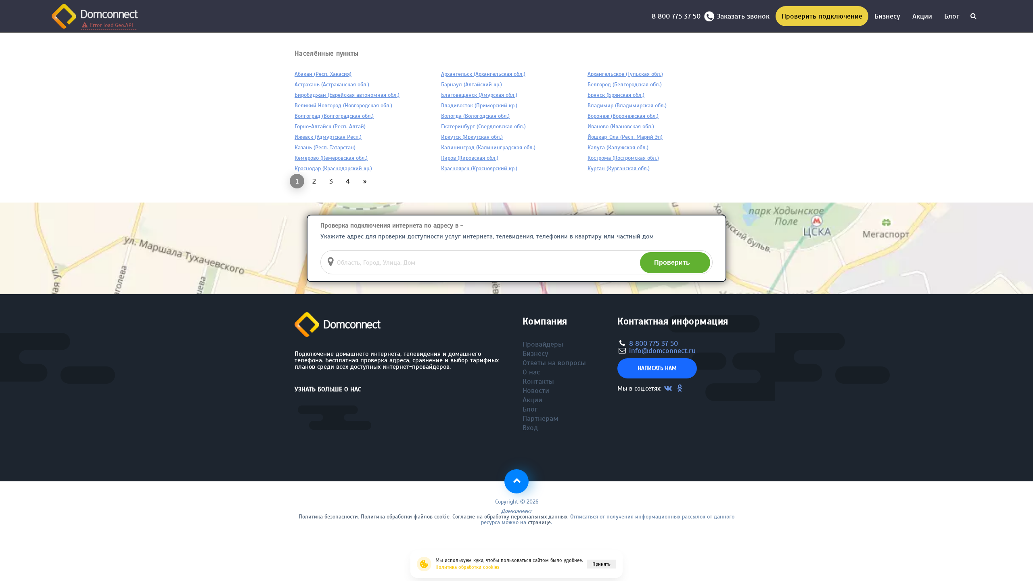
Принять (601, 564)
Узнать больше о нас (328, 389)
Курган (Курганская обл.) (619, 168)
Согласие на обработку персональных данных (509, 516)
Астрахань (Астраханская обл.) (332, 84)
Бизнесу (887, 16)
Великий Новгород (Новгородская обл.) (343, 105)
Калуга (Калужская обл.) (618, 147)
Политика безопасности (328, 516)
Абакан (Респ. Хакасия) (323, 74)
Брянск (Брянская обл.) (616, 95)
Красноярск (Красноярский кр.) (479, 168)
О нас (531, 372)
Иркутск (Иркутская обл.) (472, 137)
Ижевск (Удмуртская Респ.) (328, 137)
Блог (951, 16)
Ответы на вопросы (554, 362)
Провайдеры (543, 344)
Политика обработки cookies (467, 567)
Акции (922, 16)
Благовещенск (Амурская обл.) (479, 95)
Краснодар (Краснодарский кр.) (333, 168)
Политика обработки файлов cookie (405, 516)
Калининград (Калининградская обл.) (488, 147)
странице (539, 522)
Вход (530, 427)
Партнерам (540, 418)
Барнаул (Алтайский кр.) (471, 84)
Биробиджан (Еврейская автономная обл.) (347, 95)
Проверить (672, 262)
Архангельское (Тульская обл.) (625, 74)
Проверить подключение (822, 16)
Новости (536, 390)
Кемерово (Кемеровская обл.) (331, 158)
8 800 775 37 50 (678, 16)
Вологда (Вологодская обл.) (475, 116)
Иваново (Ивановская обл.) (621, 126)
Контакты (538, 381)
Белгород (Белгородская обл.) (625, 84)
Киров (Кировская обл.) (469, 158)
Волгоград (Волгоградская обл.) (334, 116)
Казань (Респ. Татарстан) (325, 147)
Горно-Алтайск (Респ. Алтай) (330, 126)
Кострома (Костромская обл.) (623, 158)
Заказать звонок (743, 16)
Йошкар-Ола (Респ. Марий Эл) (625, 137)
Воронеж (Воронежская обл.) (623, 116)
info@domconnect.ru (662, 350)
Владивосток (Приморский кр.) (479, 105)
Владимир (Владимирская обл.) (627, 105)
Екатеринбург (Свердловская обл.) (483, 126)
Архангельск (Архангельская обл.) (483, 74)
